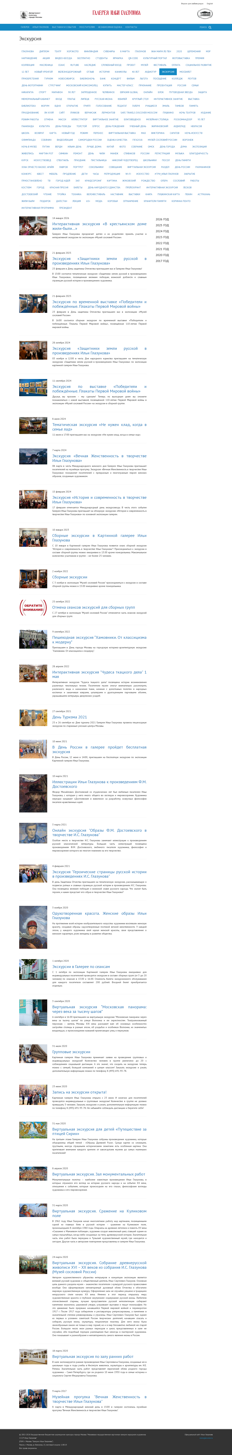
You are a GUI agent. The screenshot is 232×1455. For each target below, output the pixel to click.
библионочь (87, 78)
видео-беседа (63, 58)
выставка (193, 99)
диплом (44, 51)
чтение (47, 194)
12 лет (25, 71)
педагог (122, 105)
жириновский (159, 126)
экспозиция (199, 146)
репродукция (112, 173)
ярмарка (118, 58)
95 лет (201, 119)
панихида (28, 126)
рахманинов (202, 167)
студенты (102, 58)
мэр (208, 51)
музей (144, 65)
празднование (30, 112)
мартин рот (46, 153)
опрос (96, 126)
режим (84, 133)
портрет (78, 167)
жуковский (129, 180)
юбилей (122, 99)
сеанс (61, 65)
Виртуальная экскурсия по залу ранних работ (92, 1356)
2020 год (162, 255)
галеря (136, 105)
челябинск (108, 92)
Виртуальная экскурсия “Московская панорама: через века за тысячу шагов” (99, 1009)
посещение (159, 78)
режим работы (30, 119)
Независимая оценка (110, 27)
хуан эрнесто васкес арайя (38, 167)
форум (45, 105)
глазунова (28, 51)
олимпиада (29, 139)
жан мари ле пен (161, 51)
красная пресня (59, 187)
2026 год (162, 219)
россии (145, 153)
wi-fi (128, 173)
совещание (115, 167)
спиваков (129, 153)
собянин (46, 139)
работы (194, 180)
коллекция (28, 65)
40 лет (135, 71)
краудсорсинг (93, 180)
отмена (48, 119)
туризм (48, 78)
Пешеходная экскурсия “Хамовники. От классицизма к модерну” (99, 639)
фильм (131, 78)
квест (40, 173)
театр (58, 51)
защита (202, 92)
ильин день (74, 146)
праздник (80, 160)
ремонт (78, 153)
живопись (28, 153)
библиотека (29, 105)
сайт (62, 112)
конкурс (27, 173)
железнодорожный (69, 71)
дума (183, 146)
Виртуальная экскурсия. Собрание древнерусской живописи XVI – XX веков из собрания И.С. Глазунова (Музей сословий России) (99, 1267)
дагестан (61, 201)
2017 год (162, 261)
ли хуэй (49, 112)
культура (44, 126)
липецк (85, 99)
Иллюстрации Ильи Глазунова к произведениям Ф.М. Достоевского (99, 784)
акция (46, 58)
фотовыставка (181, 58)
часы (96, 173)
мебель (53, 173)
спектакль (63, 160)
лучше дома (94, 146)
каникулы (121, 71)
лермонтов (108, 112)
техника (76, 194)
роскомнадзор (183, 119)
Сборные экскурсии (69, 577)
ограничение (130, 201)
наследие (90, 65)
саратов (174, 133)
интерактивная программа (38, 207)
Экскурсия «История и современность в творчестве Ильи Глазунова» (99, 499)
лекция (77, 201)
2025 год (162, 225)
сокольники (96, 167)
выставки (134, 194)
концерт (116, 78)
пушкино (168, 112)
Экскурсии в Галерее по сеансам (81, 966)
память (193, 105)
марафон (57, 92)
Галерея (25, 27)
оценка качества (117, 139)
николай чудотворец (125, 160)
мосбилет (186, 71)
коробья (113, 201)
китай (110, 146)
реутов (192, 78)
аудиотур (150, 71)
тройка (61, 194)
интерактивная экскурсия (162, 187)
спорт (42, 92)
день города (167, 146)
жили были (28, 201)
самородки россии (90, 139)
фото (122, 146)
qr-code (133, 58)
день (91, 153)
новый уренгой (43, 71)
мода (99, 201)
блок (161, 92)
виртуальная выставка (122, 133)
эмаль (165, 105)
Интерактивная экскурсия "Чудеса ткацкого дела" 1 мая (99, 674)
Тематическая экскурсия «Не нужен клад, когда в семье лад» (99, 427)
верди (58, 146)
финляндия (91, 51)
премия (199, 58)
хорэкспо (73, 51)
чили (102, 153)
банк (103, 78)
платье (71, 99)
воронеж (188, 139)
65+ (88, 201)
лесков (187, 187)
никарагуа (27, 92)
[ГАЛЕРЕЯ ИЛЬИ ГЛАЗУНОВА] (116, 12)
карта (53, 133)
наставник (117, 194)
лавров (63, 167)
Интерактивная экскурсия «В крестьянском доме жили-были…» (99, 226)
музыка (179, 153)
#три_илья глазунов (167, 173)
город (40, 187)
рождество (148, 180)
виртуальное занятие (106, 119)
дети (84, 173)
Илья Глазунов (41, 27)
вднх (58, 105)
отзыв (90, 71)
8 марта (125, 51)
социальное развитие (199, 65)
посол (166, 160)
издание (206, 112)
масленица (46, 65)
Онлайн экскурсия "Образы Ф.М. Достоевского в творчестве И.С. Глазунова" (99, 832)
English (210, 3)
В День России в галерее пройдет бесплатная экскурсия (99, 749)
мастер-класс (125, 85)
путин (46, 146)
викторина (157, 133)
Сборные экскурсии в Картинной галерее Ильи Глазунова (99, 537)
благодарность (199, 153)
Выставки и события (64, 27)
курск (25, 160)
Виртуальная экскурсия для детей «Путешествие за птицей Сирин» (99, 1131)
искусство (142, 173)
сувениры (109, 51)
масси (62, 119)
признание (145, 85)
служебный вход (111, 65)
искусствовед (42, 160)
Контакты (131, 27)
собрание (136, 146)
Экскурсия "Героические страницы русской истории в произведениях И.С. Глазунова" (99, 874)
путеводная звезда (181, 92)
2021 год (162, 249)
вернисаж (90, 112)
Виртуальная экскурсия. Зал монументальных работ (98, 1174)
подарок (45, 201)
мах (143, 133)
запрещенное (89, 92)
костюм (26, 187)
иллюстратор (79, 119)
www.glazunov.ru (206, 1438)
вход (59, 99)
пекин (188, 194)
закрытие (189, 173)
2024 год (162, 231)
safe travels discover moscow (139, 112)
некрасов (196, 126)
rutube (74, 65)
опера (164, 180)
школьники (150, 160)
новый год (68, 133)
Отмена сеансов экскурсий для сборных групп (93, 607)
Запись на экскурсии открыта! (79, 1092)
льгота (144, 78)
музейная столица (157, 119)
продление (69, 173)
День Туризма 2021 (69, 717)
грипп (87, 105)
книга (149, 194)
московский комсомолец (82, 85)
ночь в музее (29, 146)
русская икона (103, 99)
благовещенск (132, 119)
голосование (104, 105)
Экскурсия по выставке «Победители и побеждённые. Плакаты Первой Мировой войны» (99, 388)
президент (65, 207)
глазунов (140, 51)
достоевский (30, 194)
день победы (63, 126)
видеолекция (65, 139)
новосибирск (66, 78)
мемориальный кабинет (36, 99)
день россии (182, 167)
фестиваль (160, 65)
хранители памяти (155, 201)
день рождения (114, 126)
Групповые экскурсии (71, 1051)
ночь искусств (193, 133)
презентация (164, 85)
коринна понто (181, 201)
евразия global (129, 92)
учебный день (138, 126)
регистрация (162, 153)
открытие (72, 105)
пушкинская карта (169, 194)
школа (25, 133)
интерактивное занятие (168, 99)
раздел (165, 167)
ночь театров (187, 112)
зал (77, 180)
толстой (81, 126)
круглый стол (140, 99)
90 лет (72, 92)
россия (181, 85)
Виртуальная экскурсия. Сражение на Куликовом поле (99, 1213)
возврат (39, 133)
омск (151, 146)
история (104, 71)
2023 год (162, 237)
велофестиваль (96, 194)
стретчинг (54, 85)
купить (107, 85)
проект (131, 65)
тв (49, 180)
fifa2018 (137, 139)
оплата (176, 65)
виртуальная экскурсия (142, 167)
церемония (194, 51)
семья (195, 85)
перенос (98, 133)
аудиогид (179, 126)
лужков (74, 112)
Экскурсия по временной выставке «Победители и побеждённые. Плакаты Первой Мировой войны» (99, 304)
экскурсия (168, 71)
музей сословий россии (162, 139)
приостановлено (32, 180)
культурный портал (155, 58)
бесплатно (83, 58)
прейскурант (133, 187)
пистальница (99, 160)
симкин (63, 153)
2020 (179, 51)
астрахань (204, 194)
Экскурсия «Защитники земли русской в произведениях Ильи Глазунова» (99, 261)
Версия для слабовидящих (192, 3)
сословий (179, 180)
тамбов (179, 105)
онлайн (148, 92)
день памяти (183, 160)
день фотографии (32, 85)
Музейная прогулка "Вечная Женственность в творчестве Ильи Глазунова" (99, 1399)
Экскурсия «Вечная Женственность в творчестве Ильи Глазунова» (99, 458)
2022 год (162, 243)
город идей (63, 180)
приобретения (30, 78)
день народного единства (104, 187)
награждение (29, 58)
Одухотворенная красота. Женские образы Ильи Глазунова (99, 915)
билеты (78, 187)
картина (112, 180)
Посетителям (87, 27)
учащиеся (151, 105)
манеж (114, 153)
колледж (177, 78)
